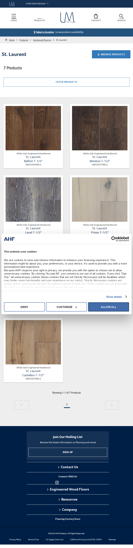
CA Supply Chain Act (54, 539)
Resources (69, 499)
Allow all (108, 306)
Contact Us (69, 467)
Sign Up (68, 452)
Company (69, 509)
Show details (114, 296)
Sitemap (112, 539)
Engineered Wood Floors (69, 489)
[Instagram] (57, 482)
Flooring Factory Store (67, 519)
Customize (65, 306)
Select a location (45, 32)
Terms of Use (33, 539)
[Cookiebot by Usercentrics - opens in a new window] (114, 239)
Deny (24, 306)
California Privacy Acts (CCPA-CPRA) (86, 539)
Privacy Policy (15, 539)
